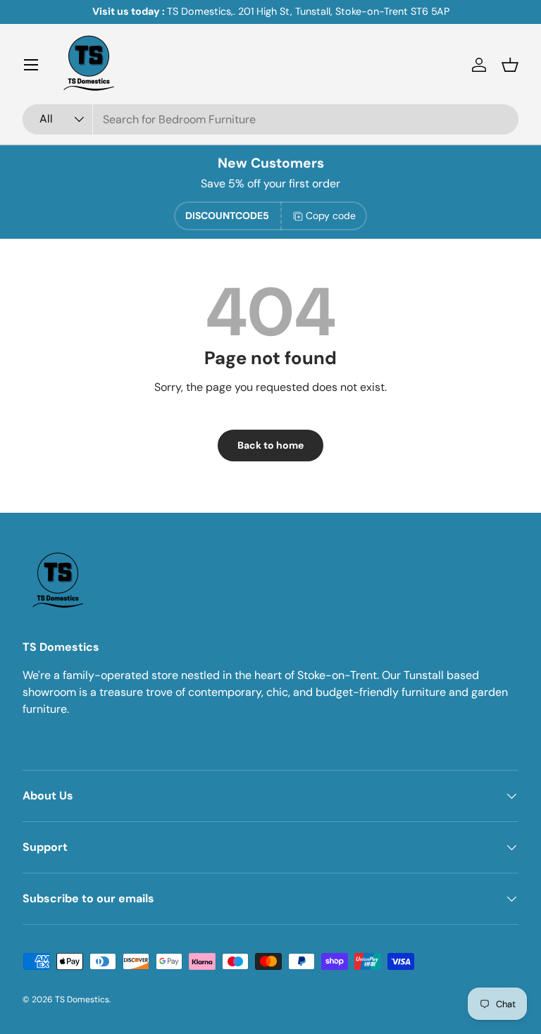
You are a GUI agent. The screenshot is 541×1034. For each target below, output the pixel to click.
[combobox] (270, 119)
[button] (510, 64)
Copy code (331, 215)
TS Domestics (82, 999)
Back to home (270, 445)
